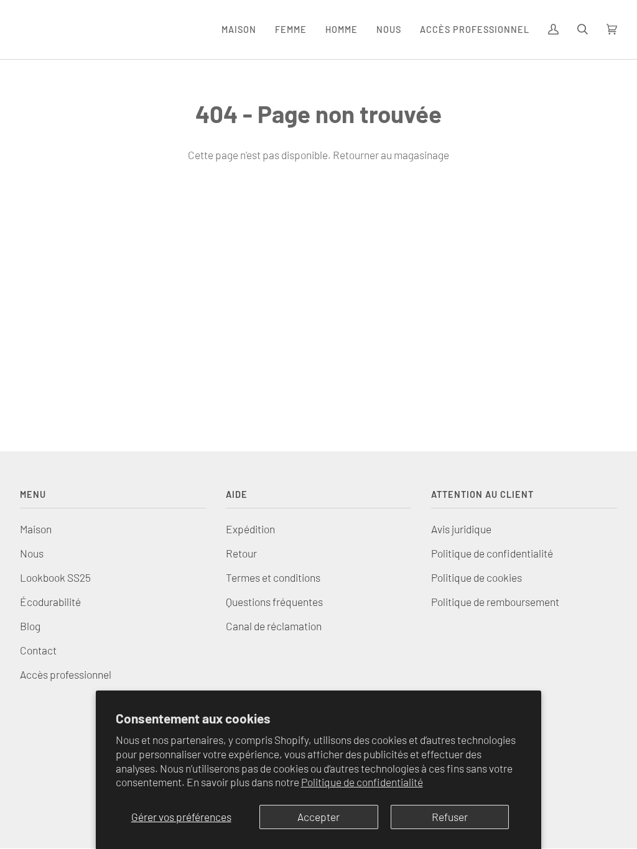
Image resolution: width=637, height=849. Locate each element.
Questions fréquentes (274, 601)
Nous (32, 553)
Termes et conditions (273, 577)
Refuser (450, 816)
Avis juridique (461, 529)
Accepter (318, 816)
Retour (241, 553)
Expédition (250, 529)
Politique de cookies (476, 577)
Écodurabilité (50, 601)
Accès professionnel (65, 674)
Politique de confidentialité (362, 782)
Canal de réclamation (274, 626)
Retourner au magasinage (391, 155)
